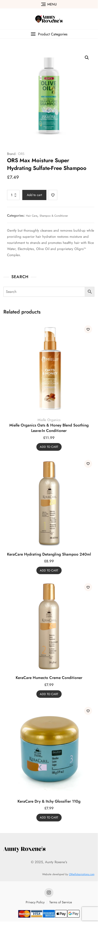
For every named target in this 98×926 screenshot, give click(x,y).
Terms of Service (60, 902)
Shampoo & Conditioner (54, 216)
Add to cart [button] (49, 447)
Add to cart (34, 195)
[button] (49, 34)
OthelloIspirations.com (81, 874)
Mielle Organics (49, 419)
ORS (21, 153)
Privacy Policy (35, 902)
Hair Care (31, 216)
